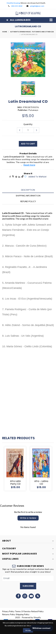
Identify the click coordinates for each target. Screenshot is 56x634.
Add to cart (28, 143)
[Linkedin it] (19, 177)
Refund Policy (37, 611)
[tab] (28, 190)
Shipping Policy (22, 614)
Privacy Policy (8, 611)
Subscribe (28, 586)
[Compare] (22, 477)
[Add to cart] (22, 460)
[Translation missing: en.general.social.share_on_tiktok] (22, 177)
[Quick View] (22, 471)
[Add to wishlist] (25, 176)
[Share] (10, 177)
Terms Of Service (23, 611)
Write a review (28, 518)
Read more (29, 165)
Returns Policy (8, 614)
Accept (28, 630)
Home (4, 32)
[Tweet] (13, 177)
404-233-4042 (16, 6)
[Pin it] (16, 177)
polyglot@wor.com (37, 6)
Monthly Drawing (13, 3)
